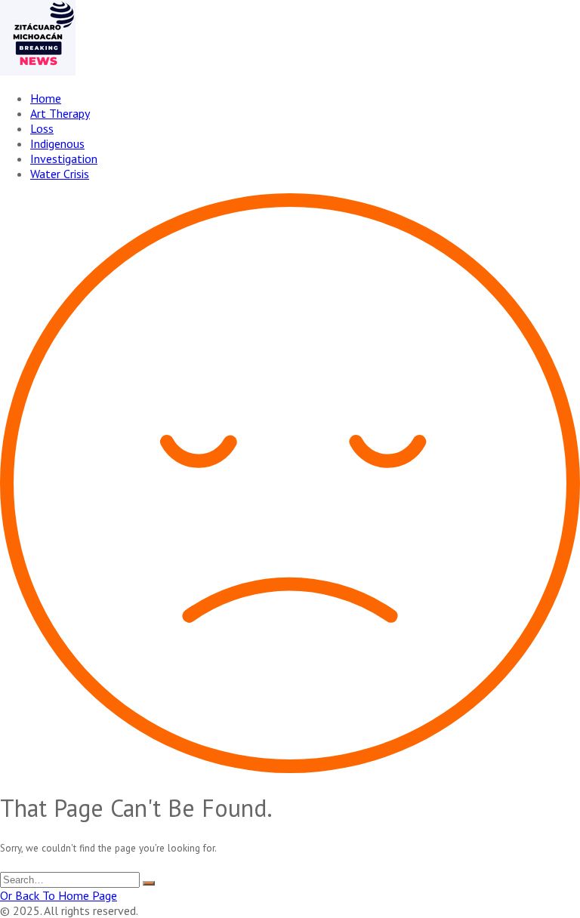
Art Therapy (60, 113)
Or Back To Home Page (58, 895)
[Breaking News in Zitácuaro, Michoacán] (38, 71)
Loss (42, 128)
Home (45, 98)
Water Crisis (59, 173)
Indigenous (57, 143)
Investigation (63, 158)
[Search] (149, 883)
